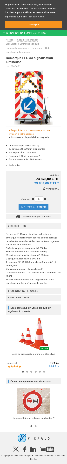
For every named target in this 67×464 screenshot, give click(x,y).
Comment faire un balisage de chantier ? (33, 418)
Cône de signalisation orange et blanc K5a (33, 354)
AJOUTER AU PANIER (33, 207)
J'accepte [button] (33, 24)
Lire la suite (14, 165)
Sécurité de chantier (27, 39)
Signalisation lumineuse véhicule (22, 43)
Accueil (9, 39)
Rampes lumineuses (16, 48)
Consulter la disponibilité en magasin (30, 137)
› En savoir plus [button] (36, 16)
